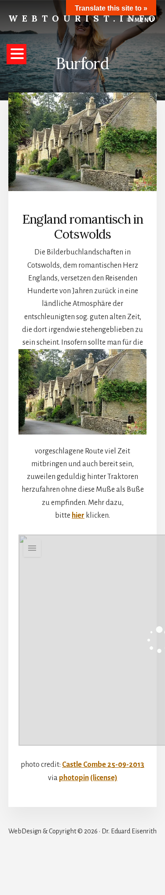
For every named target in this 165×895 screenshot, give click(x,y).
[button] (16, 54)
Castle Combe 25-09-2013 (103, 765)
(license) (103, 778)
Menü (144, 20)
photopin (74, 778)
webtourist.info (84, 18)
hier (78, 515)
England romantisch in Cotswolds (82, 226)
